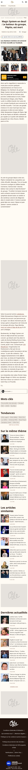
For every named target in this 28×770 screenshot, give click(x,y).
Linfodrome (20, 314)
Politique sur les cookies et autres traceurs (13, 737)
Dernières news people (10, 17)
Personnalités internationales (9, 403)
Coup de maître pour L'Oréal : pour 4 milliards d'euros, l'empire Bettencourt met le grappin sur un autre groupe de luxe (18, 497)
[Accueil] (12, 2)
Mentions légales (20, 733)
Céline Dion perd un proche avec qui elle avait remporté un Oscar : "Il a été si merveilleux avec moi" (18, 553)
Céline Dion (16, 422)
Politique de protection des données (13, 742)
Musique (21, 403)
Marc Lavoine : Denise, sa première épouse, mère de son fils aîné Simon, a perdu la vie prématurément (18, 574)
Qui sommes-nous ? (7, 733)
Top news (13, 406)
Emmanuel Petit (13, 420)
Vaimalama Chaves (6, 422)
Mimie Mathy (13, 417)
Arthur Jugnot (4, 417)
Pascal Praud (22, 420)
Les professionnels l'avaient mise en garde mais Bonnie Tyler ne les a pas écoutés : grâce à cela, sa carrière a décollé (18, 531)
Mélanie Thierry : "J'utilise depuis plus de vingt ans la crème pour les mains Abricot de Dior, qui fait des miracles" (18, 654)
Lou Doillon (4, 420)
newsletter (26, 2)
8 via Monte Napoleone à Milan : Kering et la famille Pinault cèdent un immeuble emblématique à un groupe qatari (18, 451)
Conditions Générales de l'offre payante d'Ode (14, 746)
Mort (2, 406)
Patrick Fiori (22, 417)
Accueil (2, 17)
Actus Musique (19, 17)
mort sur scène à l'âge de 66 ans (11, 327)
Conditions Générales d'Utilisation (13, 730)
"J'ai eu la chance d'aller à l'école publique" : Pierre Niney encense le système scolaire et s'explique (17, 438)
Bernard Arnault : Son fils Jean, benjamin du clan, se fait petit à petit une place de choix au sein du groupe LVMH (18, 462)
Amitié (7, 406)
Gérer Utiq (18, 752)
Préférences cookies (14, 756)
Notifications (9, 752)
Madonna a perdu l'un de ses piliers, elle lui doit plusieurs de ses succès (18, 563)
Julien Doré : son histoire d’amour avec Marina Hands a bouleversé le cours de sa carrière (18, 666)
